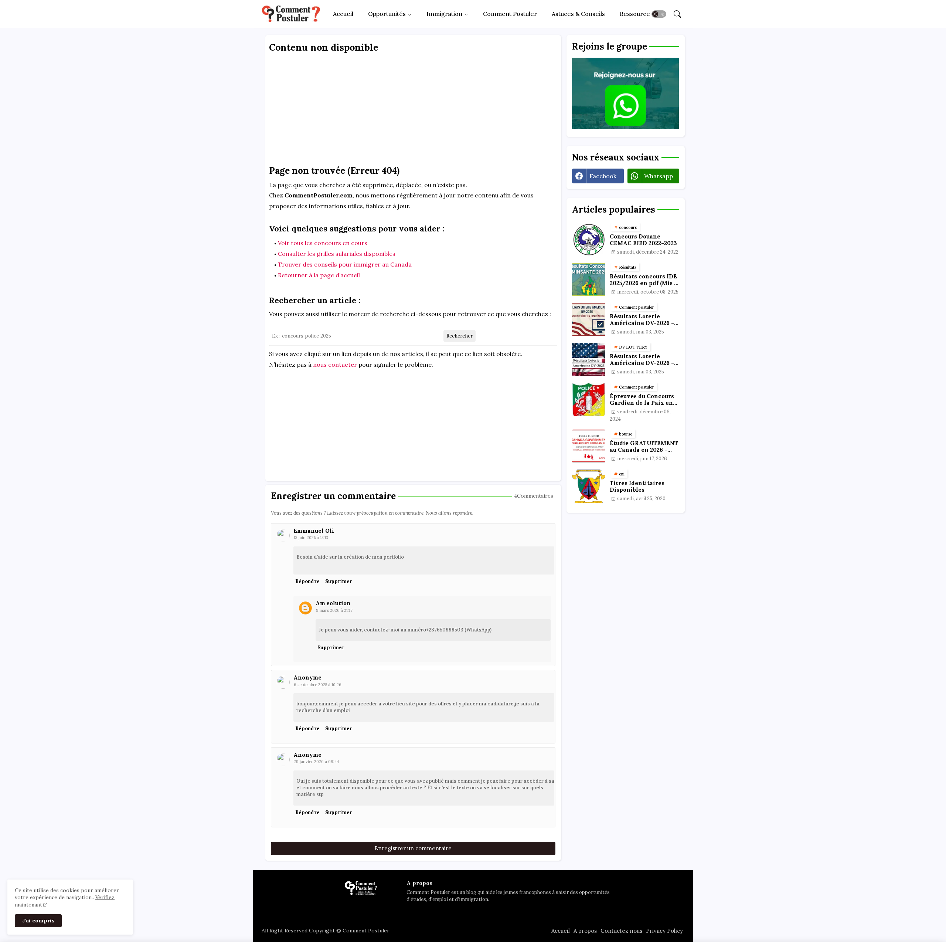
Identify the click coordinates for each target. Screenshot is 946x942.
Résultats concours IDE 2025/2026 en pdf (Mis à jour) (643, 280)
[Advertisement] (413, 112)
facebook (602, 176)
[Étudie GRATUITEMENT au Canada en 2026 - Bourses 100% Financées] (588, 446)
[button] (658, 14)
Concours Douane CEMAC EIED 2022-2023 (643, 240)
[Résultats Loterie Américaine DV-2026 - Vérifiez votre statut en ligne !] (588, 359)
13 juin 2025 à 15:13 (311, 537)
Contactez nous (621, 930)
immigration (444, 13)
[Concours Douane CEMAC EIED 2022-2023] (588, 239)
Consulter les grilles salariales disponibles (336, 253)
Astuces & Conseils (578, 13)
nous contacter (335, 364)
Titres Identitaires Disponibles (637, 486)
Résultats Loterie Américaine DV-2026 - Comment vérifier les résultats (642, 319)
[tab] (343, 14)
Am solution (333, 603)
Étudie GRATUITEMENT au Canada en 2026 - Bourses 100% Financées (644, 446)
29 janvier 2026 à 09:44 (316, 761)
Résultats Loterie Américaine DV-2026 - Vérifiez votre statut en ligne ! (643, 359)
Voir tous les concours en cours (322, 243)
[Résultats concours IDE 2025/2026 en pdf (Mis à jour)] (588, 279)
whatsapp (658, 176)
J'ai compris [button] (38, 920)
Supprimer (338, 581)
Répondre (307, 581)
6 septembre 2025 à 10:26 (317, 684)
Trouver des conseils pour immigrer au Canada (345, 264)
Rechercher (459, 336)
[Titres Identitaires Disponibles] (588, 486)
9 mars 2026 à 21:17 (334, 610)
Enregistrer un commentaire (413, 848)
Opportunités (387, 13)
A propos (585, 930)
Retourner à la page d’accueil (319, 275)
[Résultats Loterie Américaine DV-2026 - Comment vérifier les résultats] (588, 319)
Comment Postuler (510, 13)
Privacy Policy (664, 930)
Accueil (343, 13)
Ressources (636, 13)
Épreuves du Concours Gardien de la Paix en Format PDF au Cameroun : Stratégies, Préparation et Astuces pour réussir (643, 399)
